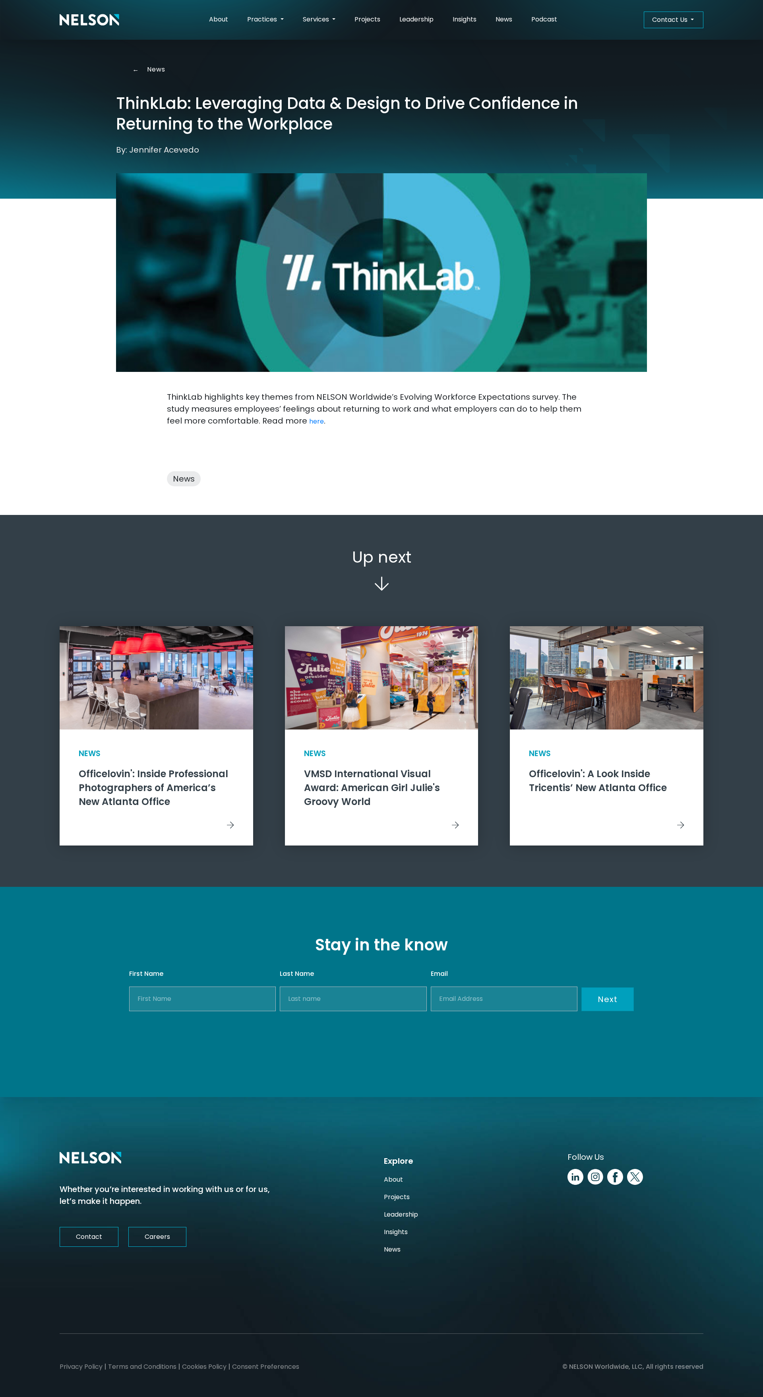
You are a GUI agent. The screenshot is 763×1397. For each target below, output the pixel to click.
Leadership (416, 19)
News (504, 19)
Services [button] (317, 19)
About (218, 19)
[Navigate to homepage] (89, 20)
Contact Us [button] (670, 19)
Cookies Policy (204, 1366)
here (316, 421)
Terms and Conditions (142, 1366)
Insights (464, 19)
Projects (367, 19)
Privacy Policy (81, 1366)
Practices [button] (263, 19)
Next (608, 999)
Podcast (544, 19)
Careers (157, 1236)
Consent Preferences (265, 1366)
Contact (89, 1236)
